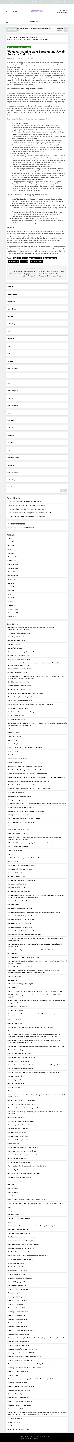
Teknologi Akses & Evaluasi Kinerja (18, 1334)
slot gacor (11, 316)
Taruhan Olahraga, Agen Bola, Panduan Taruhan (22, 1282)
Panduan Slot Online (14, 1091)
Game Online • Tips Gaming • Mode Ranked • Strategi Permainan (27, 770)
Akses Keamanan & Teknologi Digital (19, 633)
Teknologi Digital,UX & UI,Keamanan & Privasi (21, 1360)
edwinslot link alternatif (15, 736)
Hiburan (10, 826)
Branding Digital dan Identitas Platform (19, 686)
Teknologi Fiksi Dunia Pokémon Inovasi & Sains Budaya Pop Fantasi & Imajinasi (32, 1364)
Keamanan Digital (13, 905)
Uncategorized (12, 1426)
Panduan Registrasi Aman (16, 1080)
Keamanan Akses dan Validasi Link (18, 888)
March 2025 (11, 598)
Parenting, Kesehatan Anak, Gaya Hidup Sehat (22, 1100)
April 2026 (11, 549)
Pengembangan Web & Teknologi (18, 1129)
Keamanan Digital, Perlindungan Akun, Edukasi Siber (23, 916)
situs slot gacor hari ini (15, 472)
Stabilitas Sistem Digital (15, 1267)
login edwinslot (12, 987)
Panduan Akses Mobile (15, 1031)
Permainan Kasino (13, 1143)
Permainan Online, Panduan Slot (17, 1158)
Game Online (12, 755)
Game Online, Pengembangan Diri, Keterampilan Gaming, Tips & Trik (28, 781)
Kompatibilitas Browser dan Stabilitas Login (21, 967)
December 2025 (13, 564)
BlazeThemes (34, 1438)
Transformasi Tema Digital (16, 1409)
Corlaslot (17, 258)
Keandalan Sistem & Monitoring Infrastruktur (21, 931)
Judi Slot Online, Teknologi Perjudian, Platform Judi (23, 858)
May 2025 (11, 590)
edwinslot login (12, 740)
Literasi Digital (12, 980)
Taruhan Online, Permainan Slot (17, 1285)
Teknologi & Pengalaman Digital (17, 1326)
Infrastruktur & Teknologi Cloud (17, 833)
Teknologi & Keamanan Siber (16, 1315)
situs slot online (13, 1196)
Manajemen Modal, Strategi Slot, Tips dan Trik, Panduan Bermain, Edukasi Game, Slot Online (36, 991)
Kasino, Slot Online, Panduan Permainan (20, 869)
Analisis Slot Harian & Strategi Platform (20, 669)
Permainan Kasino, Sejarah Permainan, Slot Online (23, 1147)
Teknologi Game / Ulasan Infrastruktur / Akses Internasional (26, 1368)
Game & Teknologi (13, 751)
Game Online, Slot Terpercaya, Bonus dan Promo (22, 785)
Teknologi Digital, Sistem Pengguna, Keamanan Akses (24, 1356)
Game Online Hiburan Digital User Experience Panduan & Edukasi (27, 773)
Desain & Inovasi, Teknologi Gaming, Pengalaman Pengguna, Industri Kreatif (31, 704)
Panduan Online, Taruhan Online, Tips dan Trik (21, 1057)
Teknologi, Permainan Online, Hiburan (19, 1405)
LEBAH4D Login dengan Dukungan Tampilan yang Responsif (21, 28)
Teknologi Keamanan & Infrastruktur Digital (21, 1386)
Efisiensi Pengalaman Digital (16, 744)
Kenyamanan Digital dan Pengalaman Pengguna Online (24, 934)
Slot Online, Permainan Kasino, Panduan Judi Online (23, 1244)
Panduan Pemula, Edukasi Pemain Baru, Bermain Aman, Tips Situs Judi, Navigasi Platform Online (37, 1065)
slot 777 (10, 383)
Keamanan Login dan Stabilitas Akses (19, 923)
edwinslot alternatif (14, 732)
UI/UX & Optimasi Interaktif (16, 1418)
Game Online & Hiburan (15, 762)
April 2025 (11, 594)
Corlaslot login (12, 65)
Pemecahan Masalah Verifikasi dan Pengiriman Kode (24, 1108)
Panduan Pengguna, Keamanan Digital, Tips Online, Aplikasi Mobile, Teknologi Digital (33, 1072)
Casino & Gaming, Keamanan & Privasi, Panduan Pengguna (25, 693)
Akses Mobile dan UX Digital (16, 640)
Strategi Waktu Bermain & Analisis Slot (20, 1278)
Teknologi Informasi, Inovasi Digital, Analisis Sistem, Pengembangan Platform (31, 1379)
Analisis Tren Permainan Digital (17, 672)
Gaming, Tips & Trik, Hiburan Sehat (19, 47)
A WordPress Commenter (16, 527)
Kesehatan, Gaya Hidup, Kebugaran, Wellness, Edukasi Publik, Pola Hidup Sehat (32, 950)
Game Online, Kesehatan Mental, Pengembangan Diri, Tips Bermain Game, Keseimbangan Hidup (36, 777)
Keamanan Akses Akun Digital (17, 884)
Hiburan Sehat (13, 261)
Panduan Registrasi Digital (16, 1083)
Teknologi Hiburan (13, 1375)
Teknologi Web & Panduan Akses (18, 1397)
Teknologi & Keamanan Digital (17, 1308)
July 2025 (11, 583)
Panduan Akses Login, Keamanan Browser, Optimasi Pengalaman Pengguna (30, 1027)
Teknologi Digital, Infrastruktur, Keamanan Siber (22, 1349)
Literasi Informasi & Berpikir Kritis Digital (20, 984)
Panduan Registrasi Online (16, 1087)
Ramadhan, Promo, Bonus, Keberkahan (19, 1177)
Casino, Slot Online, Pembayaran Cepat (20, 701)
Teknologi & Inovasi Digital (16, 1304)
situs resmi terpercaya (15, 1181)
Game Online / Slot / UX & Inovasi (18, 759)
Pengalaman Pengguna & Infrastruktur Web (21, 1121)
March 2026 (11, 553)
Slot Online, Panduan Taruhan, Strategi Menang (22, 1241)
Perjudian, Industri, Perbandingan (18, 1136)
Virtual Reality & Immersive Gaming (18, 1429)
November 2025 (13, 568)
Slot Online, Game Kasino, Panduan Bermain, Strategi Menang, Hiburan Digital (31, 1226)
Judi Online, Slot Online (15, 850)
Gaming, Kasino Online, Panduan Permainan (21, 807)
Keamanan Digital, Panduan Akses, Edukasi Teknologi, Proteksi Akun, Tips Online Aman (34, 912)
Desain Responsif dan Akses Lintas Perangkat (22, 712)
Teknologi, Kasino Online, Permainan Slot (20, 1401)
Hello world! (30, 527)
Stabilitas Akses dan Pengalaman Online (20, 1259)
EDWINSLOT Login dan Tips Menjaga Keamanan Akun (25, 501)
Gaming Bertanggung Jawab (32, 258)
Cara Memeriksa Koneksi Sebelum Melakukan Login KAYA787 (27, 509)
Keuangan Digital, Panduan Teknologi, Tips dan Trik (23, 957)
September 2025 (13, 575)
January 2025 (12, 605)
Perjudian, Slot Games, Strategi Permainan (21, 1140)
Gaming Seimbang (50, 258)
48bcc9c (11, 58)
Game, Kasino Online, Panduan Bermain (20, 796)
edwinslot (11, 729)
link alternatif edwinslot (15, 976)
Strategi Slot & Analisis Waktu (17, 1274)
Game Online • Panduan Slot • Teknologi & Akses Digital (25, 766)
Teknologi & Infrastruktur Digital (17, 1300)
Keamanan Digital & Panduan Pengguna (20, 908)
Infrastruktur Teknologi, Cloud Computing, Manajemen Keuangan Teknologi (30, 843)
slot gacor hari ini (13, 457)
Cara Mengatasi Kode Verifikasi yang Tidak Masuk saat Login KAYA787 (43, 2)
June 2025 (11, 587)
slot (9, 331)
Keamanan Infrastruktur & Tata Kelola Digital (21, 919)
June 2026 (11, 542)
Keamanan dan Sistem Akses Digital (19, 901)
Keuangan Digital (13, 953)
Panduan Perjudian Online (15, 1076)
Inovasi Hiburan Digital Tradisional (18, 847)
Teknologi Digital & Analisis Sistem (18, 1341)
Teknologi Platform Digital (16, 1394)
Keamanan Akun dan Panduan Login (19, 891)
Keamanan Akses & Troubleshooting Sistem (21, 880)
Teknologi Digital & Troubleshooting (19, 1345)
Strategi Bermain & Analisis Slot (17, 1270)
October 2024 (12, 617)
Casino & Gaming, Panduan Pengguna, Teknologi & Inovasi (25, 697)
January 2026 (12, 560)
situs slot (11, 398)
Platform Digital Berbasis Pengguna (19, 1170)
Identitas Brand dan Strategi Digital (18, 830)
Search (9, 487)
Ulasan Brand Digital (14, 1422)
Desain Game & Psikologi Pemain (18, 708)
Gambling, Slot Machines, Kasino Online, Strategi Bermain (25, 747)
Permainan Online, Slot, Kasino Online (19, 1162)
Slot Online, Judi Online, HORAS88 (18, 1229)
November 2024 (13, 613)
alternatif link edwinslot (15, 648)
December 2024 (13, 609)
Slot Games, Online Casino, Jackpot (19, 1218)
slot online (11, 1222)
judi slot (10, 854)
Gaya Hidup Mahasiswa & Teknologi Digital (21, 822)
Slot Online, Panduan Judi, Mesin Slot (19, 1233)
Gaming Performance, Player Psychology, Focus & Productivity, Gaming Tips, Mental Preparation (37, 803)
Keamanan (24, 261)
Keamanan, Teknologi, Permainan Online (20, 927)
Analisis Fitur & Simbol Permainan (18, 655)
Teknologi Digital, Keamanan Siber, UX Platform (22, 1353)
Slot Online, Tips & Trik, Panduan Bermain (20, 1252)
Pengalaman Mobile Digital (16, 1117)
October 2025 (12, 572)
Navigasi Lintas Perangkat (16, 1010)
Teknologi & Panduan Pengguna (17, 1323)
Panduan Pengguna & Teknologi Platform (20, 1068)
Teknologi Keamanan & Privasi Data (19, 1390)
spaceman (11, 435)
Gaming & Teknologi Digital (16, 800)
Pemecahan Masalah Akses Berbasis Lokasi (21, 1104)
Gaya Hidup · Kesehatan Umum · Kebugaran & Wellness (24, 818)
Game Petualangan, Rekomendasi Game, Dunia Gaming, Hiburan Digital (29, 788)
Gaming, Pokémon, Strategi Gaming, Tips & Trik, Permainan (26, 811)
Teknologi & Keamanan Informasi (18, 1312)
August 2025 (12, 579)
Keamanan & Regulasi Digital (16, 876)
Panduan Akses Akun (14, 1020)
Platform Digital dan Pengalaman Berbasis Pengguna (24, 1173)
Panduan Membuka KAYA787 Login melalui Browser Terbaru (27, 516)
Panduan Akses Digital (15, 1023)
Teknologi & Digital (14, 1293)
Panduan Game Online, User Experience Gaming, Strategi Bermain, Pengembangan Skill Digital (36, 1046)
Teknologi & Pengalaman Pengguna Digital (21, 1330)
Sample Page (35, 22)
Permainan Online (36, 261)
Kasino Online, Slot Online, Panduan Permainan (22, 865)
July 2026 (11, 538)
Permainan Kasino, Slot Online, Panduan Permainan (23, 1155)
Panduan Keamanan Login (16, 1050)
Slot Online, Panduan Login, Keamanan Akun (21, 1237)
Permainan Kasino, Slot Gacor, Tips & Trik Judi (22, 1151)
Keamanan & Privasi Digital (16, 873)
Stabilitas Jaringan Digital (16, 1263)
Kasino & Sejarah (13, 861)
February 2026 (12, 557)
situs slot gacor (13, 324)
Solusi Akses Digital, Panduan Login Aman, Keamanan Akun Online (28, 1255)
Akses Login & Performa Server (17, 637)
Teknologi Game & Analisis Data (18, 1371)
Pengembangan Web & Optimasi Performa (20, 1125)
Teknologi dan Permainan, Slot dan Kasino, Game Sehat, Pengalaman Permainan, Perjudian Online (37, 1338)
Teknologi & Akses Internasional (18, 1289)
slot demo (11, 443)
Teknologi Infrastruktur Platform (18, 1383)
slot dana (11, 420)
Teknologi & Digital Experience (17, 1297)
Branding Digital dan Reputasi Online (19, 689)
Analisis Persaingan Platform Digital (19, 659)
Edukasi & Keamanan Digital (16, 719)
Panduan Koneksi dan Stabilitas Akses (19, 1053)
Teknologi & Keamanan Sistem (17, 1319)
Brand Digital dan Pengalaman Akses (19, 682)
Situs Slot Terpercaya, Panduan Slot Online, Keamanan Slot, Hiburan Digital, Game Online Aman (36, 1203)
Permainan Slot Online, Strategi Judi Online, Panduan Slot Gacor (27, 1166)
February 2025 (12, 602)
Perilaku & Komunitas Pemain (17, 1132)
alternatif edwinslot (14, 644)
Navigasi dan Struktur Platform (17, 1006)
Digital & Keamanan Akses (16, 715)
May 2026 (11, 546)
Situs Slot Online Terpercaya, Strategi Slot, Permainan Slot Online (27, 1199)
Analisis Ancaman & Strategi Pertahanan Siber (22, 652)
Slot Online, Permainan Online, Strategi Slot (21, 1248)
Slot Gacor (11, 361)
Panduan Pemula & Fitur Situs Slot (18, 1061)
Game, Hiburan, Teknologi (16, 792)
